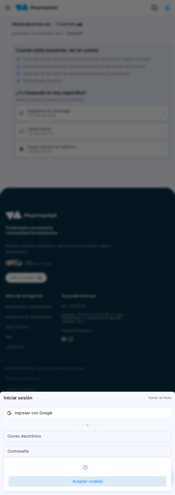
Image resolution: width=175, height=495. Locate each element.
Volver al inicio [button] (159, 398)
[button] (87, 413)
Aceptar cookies (87, 481)
